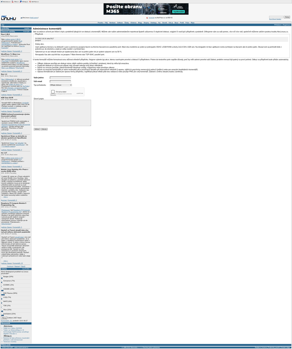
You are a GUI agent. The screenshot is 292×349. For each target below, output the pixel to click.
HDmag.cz (25, 1)
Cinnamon (7, 281)
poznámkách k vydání (9, 44)
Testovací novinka (9, 342)
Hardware (112, 23)
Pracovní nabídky (8, 31)
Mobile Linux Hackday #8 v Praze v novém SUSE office (14, 170)
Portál (182, 23)
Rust (20, 41)
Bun (2, 79)
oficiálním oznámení (8, 108)
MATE (5, 301)
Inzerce (264, 347)
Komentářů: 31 (6, 321)
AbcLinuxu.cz (6, 1)
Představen (5, 210)
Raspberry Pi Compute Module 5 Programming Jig (13, 204)
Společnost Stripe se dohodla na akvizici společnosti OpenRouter (14, 137)
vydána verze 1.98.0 (12, 39)
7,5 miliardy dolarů (8, 146)
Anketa (4, 269)
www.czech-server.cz (21, 347)
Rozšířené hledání (275, 19)
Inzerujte (151, 18)
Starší (23, 266)
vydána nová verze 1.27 (13, 158)
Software (120, 23)
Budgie (5, 276)
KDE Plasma (7, 293)
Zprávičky (5, 28)
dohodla (20, 143)
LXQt (5, 297)
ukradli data (19, 237)
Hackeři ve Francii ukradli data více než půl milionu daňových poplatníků (15, 231)
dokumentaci (6, 224)
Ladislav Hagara (6, 51)
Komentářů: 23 (18, 263)
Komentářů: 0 (17, 51)
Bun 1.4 (4, 74)
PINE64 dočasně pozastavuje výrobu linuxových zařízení (15, 115)
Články (126, 23)
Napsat (17, 266)
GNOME (6, 289)
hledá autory (34, 18)
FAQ (106, 23)
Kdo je (171, 23)
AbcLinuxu (8, 326)
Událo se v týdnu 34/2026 (12, 328)
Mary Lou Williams (8, 68)
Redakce (258, 347)
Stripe (12, 143)
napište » (27, 28)
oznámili (25, 103)
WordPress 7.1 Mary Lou (10, 54)
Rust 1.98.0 (5, 34)
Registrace (287, 25)
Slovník (164, 23)
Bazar (176, 23)
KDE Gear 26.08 (7, 98)
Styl (2, 25)
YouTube (5, 61)
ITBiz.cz (16, 1)
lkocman (4, 200)
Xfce (5, 310)
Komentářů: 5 (17, 227)
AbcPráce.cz (35, 1)
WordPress (21, 63)
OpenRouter (20, 145)
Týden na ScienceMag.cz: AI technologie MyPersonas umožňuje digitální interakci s (16, 332)
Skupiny (146, 23)
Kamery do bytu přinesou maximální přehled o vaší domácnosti (16, 339)
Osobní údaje (285, 347)
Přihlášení (277, 25)
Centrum (10, 266)
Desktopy (153, 23)
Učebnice (133, 23)
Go (20, 160)
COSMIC (6, 285)
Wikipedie (5, 43)
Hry (159, 23)
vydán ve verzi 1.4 (15, 84)
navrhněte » (26, 269)
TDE (5, 305)
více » (6, 197)
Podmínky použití (274, 347)
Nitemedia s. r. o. (136, 347)
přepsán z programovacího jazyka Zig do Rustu (14, 88)
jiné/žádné (7, 314)
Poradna (100, 23)
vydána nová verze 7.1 (13, 59)
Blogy (140, 23)
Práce (187, 23)
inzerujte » (27, 31)
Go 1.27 (4, 153)
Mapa (192, 23)
